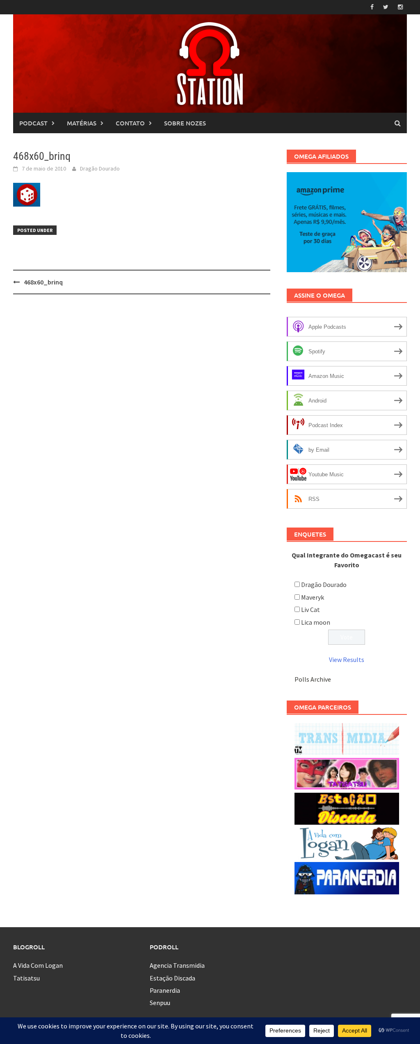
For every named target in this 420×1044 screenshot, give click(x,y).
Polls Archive (312, 679)
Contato (130, 123)
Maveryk (312, 597)
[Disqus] (141, 406)
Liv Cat (310, 609)
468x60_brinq (43, 282)
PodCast (33, 123)
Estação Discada (172, 978)
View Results (346, 659)
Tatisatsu (26, 978)
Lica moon (315, 622)
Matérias (81, 123)
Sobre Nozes (185, 123)
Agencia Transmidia (177, 965)
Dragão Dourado (100, 168)
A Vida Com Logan (38, 965)
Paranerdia (165, 990)
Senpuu (160, 1003)
